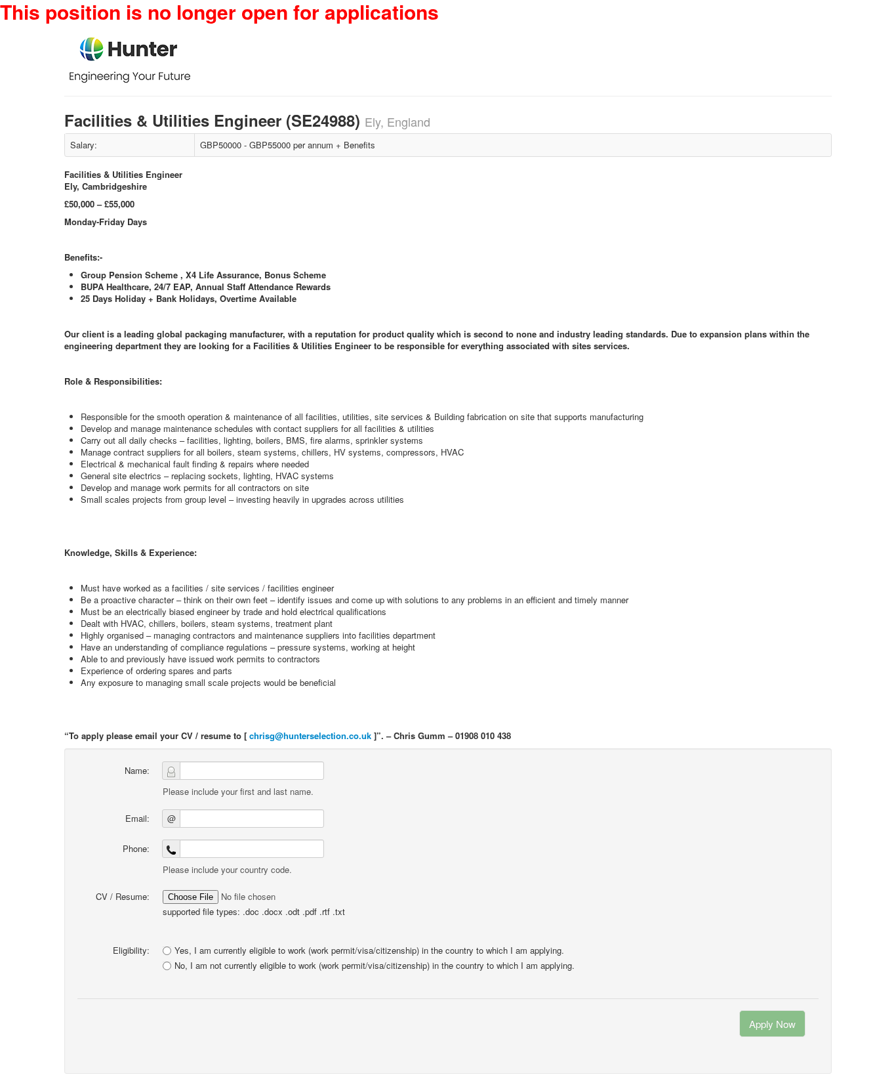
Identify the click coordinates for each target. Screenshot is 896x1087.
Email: (137, 818)
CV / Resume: (123, 896)
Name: (137, 770)
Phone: (136, 848)
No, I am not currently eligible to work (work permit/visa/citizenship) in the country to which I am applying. (374, 965)
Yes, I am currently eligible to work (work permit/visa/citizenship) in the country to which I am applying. (369, 950)
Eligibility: (131, 950)
